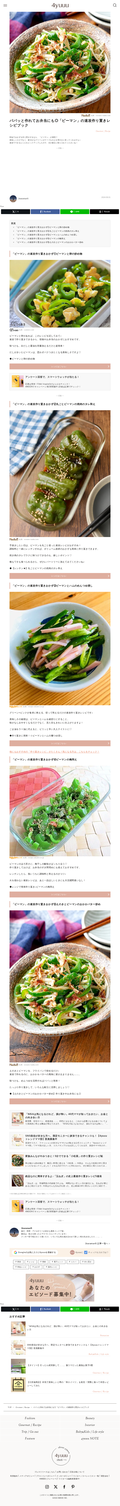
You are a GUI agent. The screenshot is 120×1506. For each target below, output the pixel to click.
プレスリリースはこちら (45, 1472)
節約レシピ (52, 1267)
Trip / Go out (30, 1432)
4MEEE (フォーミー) (48, 1479)
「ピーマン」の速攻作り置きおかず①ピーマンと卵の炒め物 (43, 227)
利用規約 (14, 1476)
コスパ (73, 1262)
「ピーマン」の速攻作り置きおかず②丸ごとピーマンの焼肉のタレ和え (47, 231)
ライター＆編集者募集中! (69, 1479)
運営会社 (104, 1476)
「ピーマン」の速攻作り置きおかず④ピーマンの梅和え (40, 238)
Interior (90, 1425)
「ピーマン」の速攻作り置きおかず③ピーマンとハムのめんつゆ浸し (46, 235)
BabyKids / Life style (90, 1432)
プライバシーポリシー (45, 1476)
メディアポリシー (26, 1476)
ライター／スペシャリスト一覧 (86, 1476)
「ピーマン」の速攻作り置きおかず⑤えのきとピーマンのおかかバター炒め (49, 242)
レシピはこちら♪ (58, 366)
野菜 (19, 1262)
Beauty (90, 1418)
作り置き (88, 1262)
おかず (37, 1267)
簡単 (44, 1262)
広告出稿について (77, 1472)
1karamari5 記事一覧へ (96, 1243)
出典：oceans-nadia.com (100, 115)
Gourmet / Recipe (30, 1425)
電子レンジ (58, 1262)
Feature (30, 1439)
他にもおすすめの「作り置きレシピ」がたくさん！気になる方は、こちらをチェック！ (54, 751)
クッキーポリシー (63, 1476)
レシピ (31, 1262)
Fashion (30, 1418)
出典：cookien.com (26, 330)
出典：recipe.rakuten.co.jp (33, 706)
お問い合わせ (62, 1472)
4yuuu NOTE (90, 1439)
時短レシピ (22, 1267)
